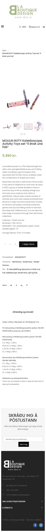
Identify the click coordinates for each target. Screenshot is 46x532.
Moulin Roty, (23, 273)
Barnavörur (17, 262)
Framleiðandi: (7, 257)
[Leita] (44, 26)
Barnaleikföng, (15, 269)
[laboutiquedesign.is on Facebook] (35, 525)
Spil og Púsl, (33, 273)
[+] (15, 245)
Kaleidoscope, (11, 273)
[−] (5, 245)
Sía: (3, 269)
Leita (24, 27)
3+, (8, 269)
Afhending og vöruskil (23, 312)
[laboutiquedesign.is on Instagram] (41, 525)
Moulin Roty (27, 262)
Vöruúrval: (6, 262)
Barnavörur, (26, 269)
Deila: (4, 285)
